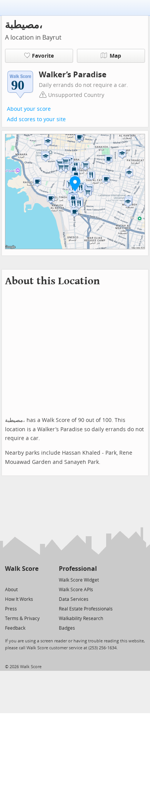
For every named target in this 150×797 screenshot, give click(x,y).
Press (11, 609)
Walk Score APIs (76, 589)
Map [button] (115, 56)
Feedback (15, 628)
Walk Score (21, 568)
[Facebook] (21, 579)
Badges (67, 628)
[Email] (33, 579)
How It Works (19, 599)
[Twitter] (9, 579)
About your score (29, 109)
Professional (78, 568)
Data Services (73, 599)
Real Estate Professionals (86, 609)
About (11, 589)
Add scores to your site (36, 119)
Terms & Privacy (22, 618)
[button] (75, 183)
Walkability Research (81, 618)
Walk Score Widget (79, 580)
